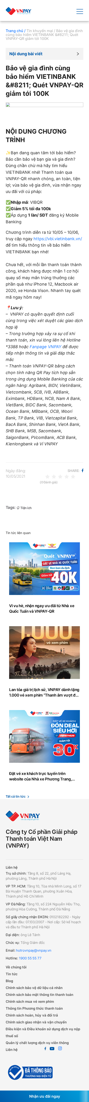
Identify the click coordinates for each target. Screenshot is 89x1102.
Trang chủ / (16, 30)
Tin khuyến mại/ (40, 30)
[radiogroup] (60, 476)
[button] (44, 54)
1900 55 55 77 (30, 958)
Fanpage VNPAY (45, 346)
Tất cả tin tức (16, 796)
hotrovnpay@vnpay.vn (33, 950)
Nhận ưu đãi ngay (44, 1096)
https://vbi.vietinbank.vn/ (58, 238)
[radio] (47, 476)
